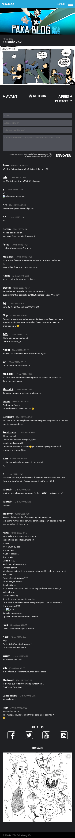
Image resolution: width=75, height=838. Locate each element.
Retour (39, 96)
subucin (7, 489)
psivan (7, 229)
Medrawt (8, 680)
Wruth (6, 656)
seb (5, 177)
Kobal (6, 349)
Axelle (6, 275)
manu (6, 401)
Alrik (6, 637)
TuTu (5, 334)
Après (63, 96)
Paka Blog (8, 4)
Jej (4, 303)
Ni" (4, 217)
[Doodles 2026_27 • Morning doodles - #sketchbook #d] (37, 787)
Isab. (5, 707)
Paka (6, 532)
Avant (11, 96)
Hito (5, 458)
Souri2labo (9, 432)
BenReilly (8, 417)
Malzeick (8, 256)
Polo (5, 625)
